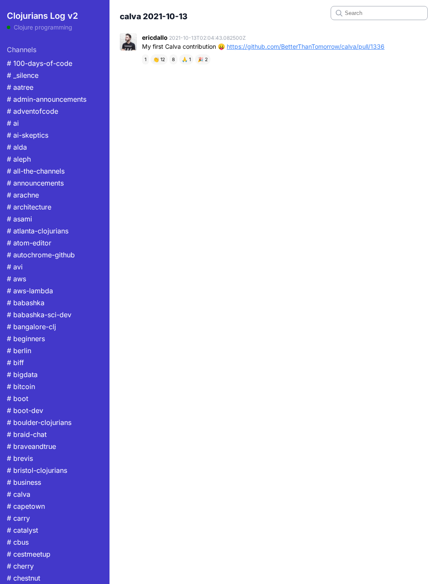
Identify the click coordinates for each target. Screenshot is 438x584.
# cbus (18, 542)
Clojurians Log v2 (42, 16)
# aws (16, 278)
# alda (17, 147)
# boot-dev (25, 410)
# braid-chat (27, 434)
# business (24, 482)
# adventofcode (32, 111)
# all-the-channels (36, 171)
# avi (15, 267)
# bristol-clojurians (37, 470)
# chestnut (23, 578)
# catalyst (22, 530)
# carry (18, 518)
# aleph (19, 159)
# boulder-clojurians (39, 422)
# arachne (23, 195)
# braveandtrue (31, 446)
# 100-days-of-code (39, 63)
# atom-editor (29, 243)
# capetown (26, 506)
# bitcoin (21, 386)
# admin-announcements (46, 99)
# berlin (19, 350)
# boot (17, 398)
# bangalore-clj (31, 326)
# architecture (29, 207)
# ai (13, 123)
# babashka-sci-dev (39, 314)
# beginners (26, 338)
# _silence (22, 75)
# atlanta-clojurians (37, 231)
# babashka (25, 302)
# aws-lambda (30, 290)
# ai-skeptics (27, 135)
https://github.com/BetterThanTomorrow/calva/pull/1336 (306, 46)
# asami (19, 219)
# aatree (20, 87)
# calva (18, 494)
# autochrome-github (41, 255)
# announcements (35, 183)
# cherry (20, 566)
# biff (15, 362)
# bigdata (22, 374)
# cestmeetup (28, 554)
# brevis (20, 458)
